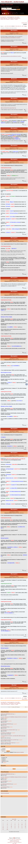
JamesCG (14, 78)
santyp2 (14, 685)
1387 (22, 26)
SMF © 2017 (14, 839)
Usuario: (3, 748)
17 (7, 826)
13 (18, 824)
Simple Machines (18, 839)
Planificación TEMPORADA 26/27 (7, 714)
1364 (9, 26)
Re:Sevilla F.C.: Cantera (14, 49)
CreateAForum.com (16, 840)
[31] (7, 829)
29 (25, 827)
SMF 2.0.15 (9, 839)
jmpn (15, 774)
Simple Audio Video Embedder (14, 841)
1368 (16, 26)
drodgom (18, 729)
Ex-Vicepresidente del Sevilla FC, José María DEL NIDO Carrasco (12, 735)
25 (11, 827)
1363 (7, 26)
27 (18, 827)
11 (11, 824)
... (4, 26)
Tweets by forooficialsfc (5, 793)
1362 (5, 26)
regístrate (22, 752)
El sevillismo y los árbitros (5, 732)
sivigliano (4, 762)
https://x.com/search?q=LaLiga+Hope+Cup (8, 107)
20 (18, 826)
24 (7, 827)
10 (7, 824)
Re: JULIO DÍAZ (3, 781)
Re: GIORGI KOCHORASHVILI (6, 784)
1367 (15, 26)
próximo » (26, 22)
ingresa (18, 752)
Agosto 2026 (14, 819)
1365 (11, 26)
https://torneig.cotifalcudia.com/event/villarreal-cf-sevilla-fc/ (11, 56)
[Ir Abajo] (27, 384)
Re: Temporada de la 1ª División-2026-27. (8, 729)
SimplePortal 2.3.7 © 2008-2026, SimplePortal (14, 842)
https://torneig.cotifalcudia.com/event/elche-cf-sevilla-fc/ (10, 37)
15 (25, 824)
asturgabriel (14, 30)
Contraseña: (3, 749)
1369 (18, 26)
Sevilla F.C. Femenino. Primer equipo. (7, 742)
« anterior (22, 22)
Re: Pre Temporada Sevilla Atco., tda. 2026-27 (9, 739)
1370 (20, 26)
